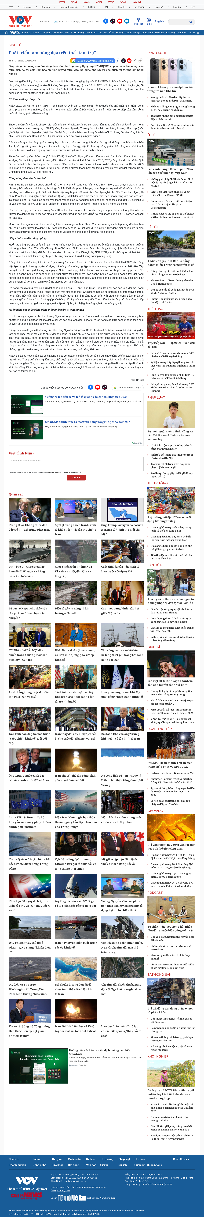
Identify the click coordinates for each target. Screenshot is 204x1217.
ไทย (193, 7)
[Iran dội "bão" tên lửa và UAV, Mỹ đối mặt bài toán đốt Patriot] (76, 1011)
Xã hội (36, 32)
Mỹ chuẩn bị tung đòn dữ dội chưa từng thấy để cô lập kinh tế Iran (75, 989)
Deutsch (45, 7)
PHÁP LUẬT (156, 397)
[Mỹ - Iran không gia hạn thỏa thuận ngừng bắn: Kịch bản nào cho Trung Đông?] (76, 802)
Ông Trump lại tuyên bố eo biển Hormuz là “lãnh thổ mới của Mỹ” (122, 529)
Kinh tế (68, 32)
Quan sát (16, 494)
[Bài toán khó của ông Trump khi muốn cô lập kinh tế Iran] (122, 719)
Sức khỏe (159, 32)
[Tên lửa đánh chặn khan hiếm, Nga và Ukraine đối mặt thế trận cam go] (122, 928)
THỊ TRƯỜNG (157, 483)
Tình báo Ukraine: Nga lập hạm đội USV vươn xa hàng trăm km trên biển (27, 571)
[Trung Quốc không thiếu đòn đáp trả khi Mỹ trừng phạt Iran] (30, 510)
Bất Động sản (159, 974)
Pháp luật (91, 32)
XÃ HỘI (152, 227)
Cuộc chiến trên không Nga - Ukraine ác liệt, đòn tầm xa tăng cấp (74, 571)
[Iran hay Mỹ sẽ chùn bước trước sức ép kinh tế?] (76, 928)
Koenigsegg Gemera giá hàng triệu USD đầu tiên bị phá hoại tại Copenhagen (171, 204)
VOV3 (87, 2)
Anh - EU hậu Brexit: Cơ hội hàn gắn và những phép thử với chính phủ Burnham (30, 822)
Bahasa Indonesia (69, 7)
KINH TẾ (15, 45)
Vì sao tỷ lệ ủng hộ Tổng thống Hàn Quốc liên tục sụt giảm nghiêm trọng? (29, 1031)
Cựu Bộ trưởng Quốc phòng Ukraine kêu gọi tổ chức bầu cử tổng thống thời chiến (75, 864)
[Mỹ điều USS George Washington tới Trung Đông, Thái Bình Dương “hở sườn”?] (30, 969)
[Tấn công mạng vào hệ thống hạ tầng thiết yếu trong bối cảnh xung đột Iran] (122, 635)
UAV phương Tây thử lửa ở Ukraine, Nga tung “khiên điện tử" (30, 947)
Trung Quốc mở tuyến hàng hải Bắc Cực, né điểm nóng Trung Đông (29, 864)
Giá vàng (155, 811)
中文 (11, 7)
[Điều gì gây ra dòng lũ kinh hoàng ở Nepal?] (76, 593)
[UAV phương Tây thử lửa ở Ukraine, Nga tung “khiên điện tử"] (30, 928)
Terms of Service (70, 472)
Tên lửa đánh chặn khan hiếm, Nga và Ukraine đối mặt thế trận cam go (122, 947)
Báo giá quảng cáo (60, 1190)
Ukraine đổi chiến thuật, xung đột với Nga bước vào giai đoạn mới (121, 989)
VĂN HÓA (154, 565)
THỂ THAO (155, 309)
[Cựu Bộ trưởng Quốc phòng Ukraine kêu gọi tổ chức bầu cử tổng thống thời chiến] (76, 844)
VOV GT (137, 2)
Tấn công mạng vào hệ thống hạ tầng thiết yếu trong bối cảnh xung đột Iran (122, 655)
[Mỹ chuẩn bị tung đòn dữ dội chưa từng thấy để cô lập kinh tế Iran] (76, 969)
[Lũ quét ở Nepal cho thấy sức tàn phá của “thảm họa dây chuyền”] (30, 593)
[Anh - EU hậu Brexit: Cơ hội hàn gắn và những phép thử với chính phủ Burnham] (30, 802)
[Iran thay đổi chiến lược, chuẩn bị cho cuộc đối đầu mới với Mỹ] (76, 719)
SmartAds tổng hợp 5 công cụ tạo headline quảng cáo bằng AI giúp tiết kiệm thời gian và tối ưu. (93, 401)
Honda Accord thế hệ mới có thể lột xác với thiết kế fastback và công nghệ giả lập (172, 217)
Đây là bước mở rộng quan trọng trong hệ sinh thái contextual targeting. (81, 426)
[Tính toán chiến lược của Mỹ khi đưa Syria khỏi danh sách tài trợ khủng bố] (76, 677)
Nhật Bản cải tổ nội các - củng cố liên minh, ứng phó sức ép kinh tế (75, 655)
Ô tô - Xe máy (116, 32)
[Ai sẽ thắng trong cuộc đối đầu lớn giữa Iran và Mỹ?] (30, 677)
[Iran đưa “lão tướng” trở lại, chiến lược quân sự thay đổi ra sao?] (122, 1011)
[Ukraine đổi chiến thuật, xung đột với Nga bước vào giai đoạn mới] (122, 969)
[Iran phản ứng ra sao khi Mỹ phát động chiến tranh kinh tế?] (122, 677)
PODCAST (155, 892)
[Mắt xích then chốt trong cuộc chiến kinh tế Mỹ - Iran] (122, 802)
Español (177, 7)
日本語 (91, 7)
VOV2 (74, 2)
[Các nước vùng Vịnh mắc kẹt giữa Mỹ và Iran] (122, 593)
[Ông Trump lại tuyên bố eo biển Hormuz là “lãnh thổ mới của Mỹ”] (122, 510)
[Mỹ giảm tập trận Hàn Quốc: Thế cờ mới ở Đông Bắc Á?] (122, 844)
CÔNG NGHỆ (157, 53)
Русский (159, 7)
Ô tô (151, 135)
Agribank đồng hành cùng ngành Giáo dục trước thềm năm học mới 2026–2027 (173, 791)
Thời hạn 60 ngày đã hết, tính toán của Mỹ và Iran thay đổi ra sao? (29, 906)
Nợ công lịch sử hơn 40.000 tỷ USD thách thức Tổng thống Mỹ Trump (122, 780)
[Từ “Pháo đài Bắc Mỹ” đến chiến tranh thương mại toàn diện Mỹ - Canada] (30, 635)
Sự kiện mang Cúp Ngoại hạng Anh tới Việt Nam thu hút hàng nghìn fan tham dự (173, 365)
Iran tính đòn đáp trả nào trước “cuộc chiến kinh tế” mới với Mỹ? (29, 738)
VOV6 (123, 2)
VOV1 (62, 2)
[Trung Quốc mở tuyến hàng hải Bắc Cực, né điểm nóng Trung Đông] (30, 844)
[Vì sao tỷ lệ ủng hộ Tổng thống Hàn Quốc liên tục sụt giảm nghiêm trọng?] (30, 1011)
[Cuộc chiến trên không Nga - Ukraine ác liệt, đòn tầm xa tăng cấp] (76, 551)
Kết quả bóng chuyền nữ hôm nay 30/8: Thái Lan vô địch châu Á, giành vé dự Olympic (173, 387)
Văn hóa (182, 32)
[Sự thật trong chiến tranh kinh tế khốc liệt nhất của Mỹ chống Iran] (76, 510)
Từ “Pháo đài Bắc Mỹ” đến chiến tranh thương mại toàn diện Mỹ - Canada (28, 655)
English (159, 21)
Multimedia (57, 32)
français (27, 7)
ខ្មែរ (106, 7)
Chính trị (26, 32)
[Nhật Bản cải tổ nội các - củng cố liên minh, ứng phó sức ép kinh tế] (76, 635)
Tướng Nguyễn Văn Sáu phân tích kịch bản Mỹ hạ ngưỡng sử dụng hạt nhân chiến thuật (121, 906)
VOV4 (99, 2)
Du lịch (122, 1165)
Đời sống (170, 32)
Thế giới (45, 32)
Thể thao (102, 32)
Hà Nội (43, 21)
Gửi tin (76, 477)
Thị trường (79, 32)
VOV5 (111, 2)
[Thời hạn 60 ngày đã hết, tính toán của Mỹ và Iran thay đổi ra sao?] (30, 886)
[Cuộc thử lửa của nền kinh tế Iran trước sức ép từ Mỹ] (122, 551)
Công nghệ (147, 32)
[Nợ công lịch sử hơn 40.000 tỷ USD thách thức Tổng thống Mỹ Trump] (122, 760)
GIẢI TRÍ (153, 647)
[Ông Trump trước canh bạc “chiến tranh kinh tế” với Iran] (30, 760)
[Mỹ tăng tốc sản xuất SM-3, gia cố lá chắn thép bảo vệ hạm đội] (76, 886)
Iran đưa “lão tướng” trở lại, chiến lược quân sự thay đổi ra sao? (121, 1031)
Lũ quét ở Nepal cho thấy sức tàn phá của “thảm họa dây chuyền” (28, 613)
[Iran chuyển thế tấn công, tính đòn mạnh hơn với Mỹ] (76, 760)
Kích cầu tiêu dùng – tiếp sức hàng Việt (173, 773)
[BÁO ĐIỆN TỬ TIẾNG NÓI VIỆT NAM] (20, 21)
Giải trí (191, 32)
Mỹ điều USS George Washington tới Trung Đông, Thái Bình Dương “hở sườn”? (28, 989)
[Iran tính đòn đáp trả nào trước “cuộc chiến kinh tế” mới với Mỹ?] (30, 719)
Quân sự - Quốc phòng (148, 1165)
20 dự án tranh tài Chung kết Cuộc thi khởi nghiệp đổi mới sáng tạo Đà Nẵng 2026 (172, 1108)
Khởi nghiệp (157, 1056)
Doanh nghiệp (132, 32)
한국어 (121, 7)
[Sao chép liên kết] (135, 60)
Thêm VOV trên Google (129, 387)
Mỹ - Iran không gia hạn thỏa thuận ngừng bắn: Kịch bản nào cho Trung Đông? (76, 822)
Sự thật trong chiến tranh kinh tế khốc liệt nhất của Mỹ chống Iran (75, 529)
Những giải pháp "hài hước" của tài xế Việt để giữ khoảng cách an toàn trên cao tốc (172, 182)
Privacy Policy (54, 472)
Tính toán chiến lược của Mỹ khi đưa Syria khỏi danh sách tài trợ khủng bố (75, 697)
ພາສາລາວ (140, 7)
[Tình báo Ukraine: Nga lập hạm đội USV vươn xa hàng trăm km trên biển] (30, 551)
